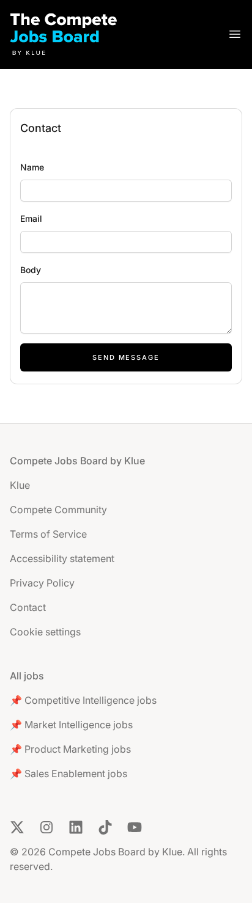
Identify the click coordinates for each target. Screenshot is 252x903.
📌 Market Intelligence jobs (71, 724)
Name (32, 167)
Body (30, 270)
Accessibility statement (62, 558)
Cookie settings (45, 632)
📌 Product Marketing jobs (70, 749)
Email (31, 218)
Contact (28, 607)
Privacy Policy (42, 583)
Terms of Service (48, 534)
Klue (20, 485)
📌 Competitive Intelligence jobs (83, 700)
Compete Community (58, 509)
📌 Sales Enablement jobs (68, 773)
